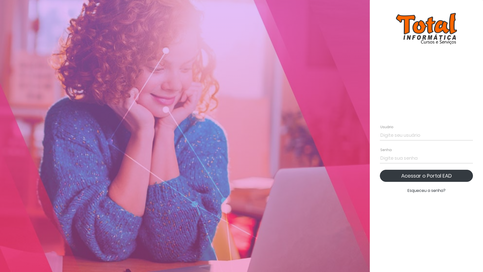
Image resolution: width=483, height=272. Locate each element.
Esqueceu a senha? (427, 190)
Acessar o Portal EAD (426, 175)
